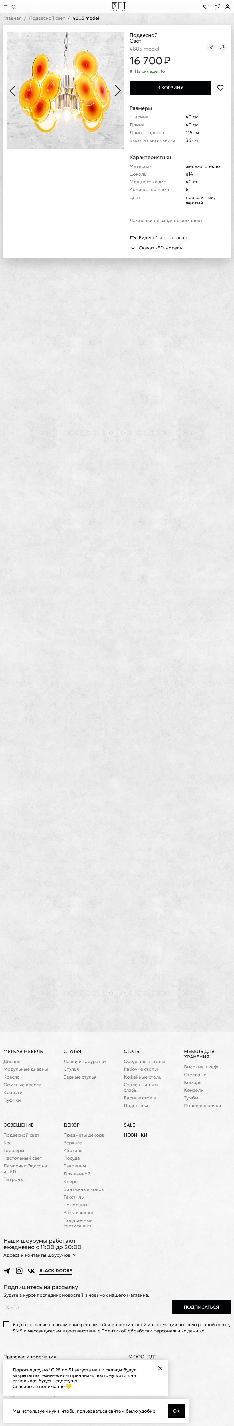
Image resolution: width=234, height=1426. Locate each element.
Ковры (71, 1181)
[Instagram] (19, 1270)
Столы (132, 1051)
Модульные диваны (25, 1069)
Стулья (72, 1051)
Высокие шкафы (202, 1067)
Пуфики (12, 1100)
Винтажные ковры (84, 1189)
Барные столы (140, 1098)
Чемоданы (75, 1204)
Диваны (12, 1061)
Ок (176, 1411)
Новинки (135, 1135)
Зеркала (73, 1142)
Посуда (72, 1158)
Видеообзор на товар (163, 237)
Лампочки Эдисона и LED (25, 1168)
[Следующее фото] (118, 90)
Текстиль (74, 1197)
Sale (129, 1125)
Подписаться (201, 1307)
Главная (12, 18)
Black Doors (55, 1270)
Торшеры (13, 1150)
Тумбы (191, 1098)
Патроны (13, 1179)
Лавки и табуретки (85, 1061)
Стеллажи (195, 1074)
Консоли (194, 1090)
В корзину (170, 87)
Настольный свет (22, 1158)
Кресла (11, 1077)
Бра (7, 1142)
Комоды (193, 1082)
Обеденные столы (144, 1061)
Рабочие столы (141, 1069)
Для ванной (77, 1174)
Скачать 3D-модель (160, 248)
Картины (74, 1150)
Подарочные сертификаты (79, 1223)
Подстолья (136, 1105)
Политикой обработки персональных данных (153, 1331)
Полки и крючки (202, 1105)
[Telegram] (7, 1270)
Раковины (75, 1166)
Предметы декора (84, 1135)
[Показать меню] (5, 7)
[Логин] (227, 7)
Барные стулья (80, 1077)
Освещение (18, 1125)
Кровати (13, 1092)
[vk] (31, 1270)
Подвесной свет (47, 18)
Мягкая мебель (23, 1051)
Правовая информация (29, 1356)
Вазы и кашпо (79, 1212)
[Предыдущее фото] (12, 90)
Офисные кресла (22, 1084)
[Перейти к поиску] (13, 7)
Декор (72, 1125)
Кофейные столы (143, 1077)
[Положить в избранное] (220, 88)
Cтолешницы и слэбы (141, 1087)
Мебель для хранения (199, 1054)
